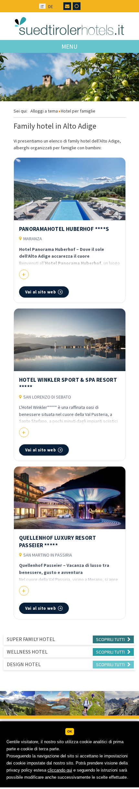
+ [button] (24, 274)
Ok (69, 731)
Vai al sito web (40, 292)
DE (50, 6)
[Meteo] (76, 6)
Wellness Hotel (27, 651)
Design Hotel (24, 664)
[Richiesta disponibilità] (67, 6)
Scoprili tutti (111, 639)
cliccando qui (60, 770)
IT (42, 6)
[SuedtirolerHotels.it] (69, 26)
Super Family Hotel (31, 639)
